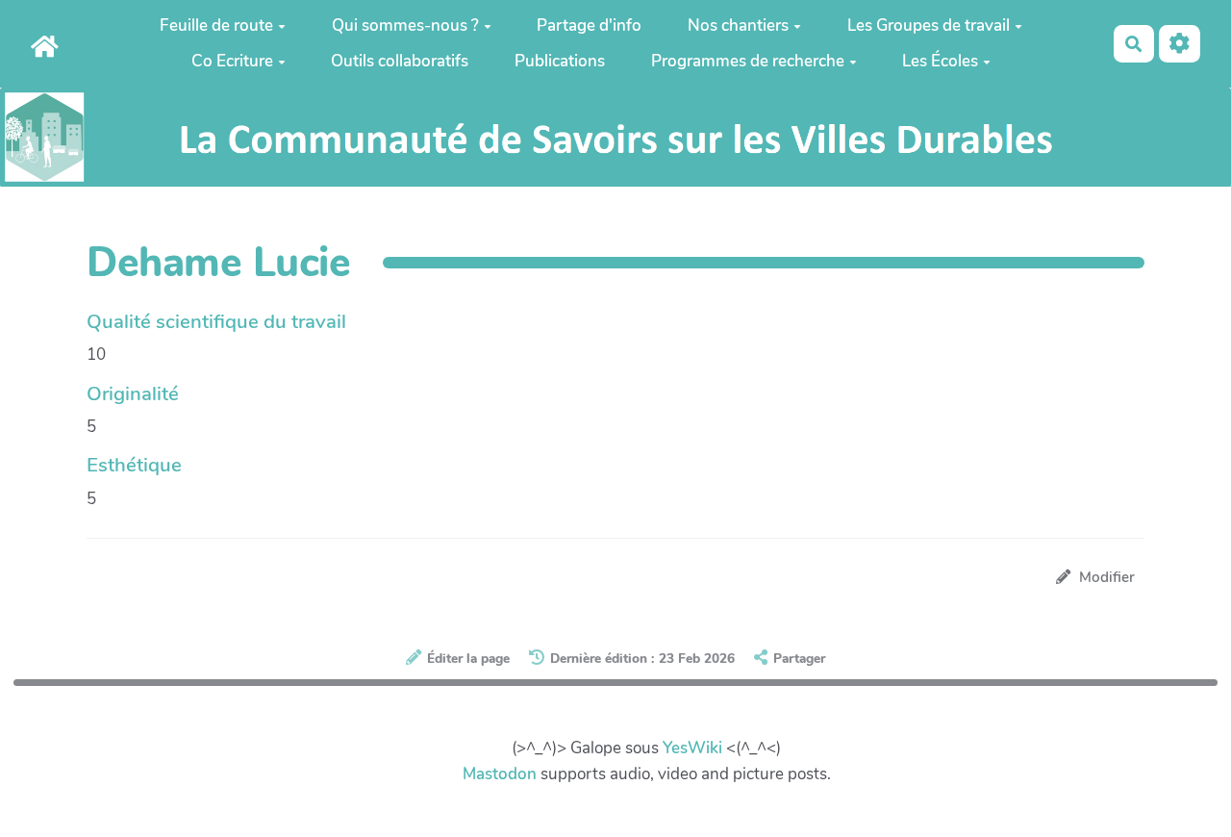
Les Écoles (940, 61)
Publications (560, 61)
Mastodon (500, 774)
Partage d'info (589, 25)
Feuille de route (216, 25)
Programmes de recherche (747, 61)
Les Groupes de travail (928, 25)
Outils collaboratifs (399, 61)
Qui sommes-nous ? (405, 25)
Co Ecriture (232, 61)
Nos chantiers (738, 25)
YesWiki (692, 748)
